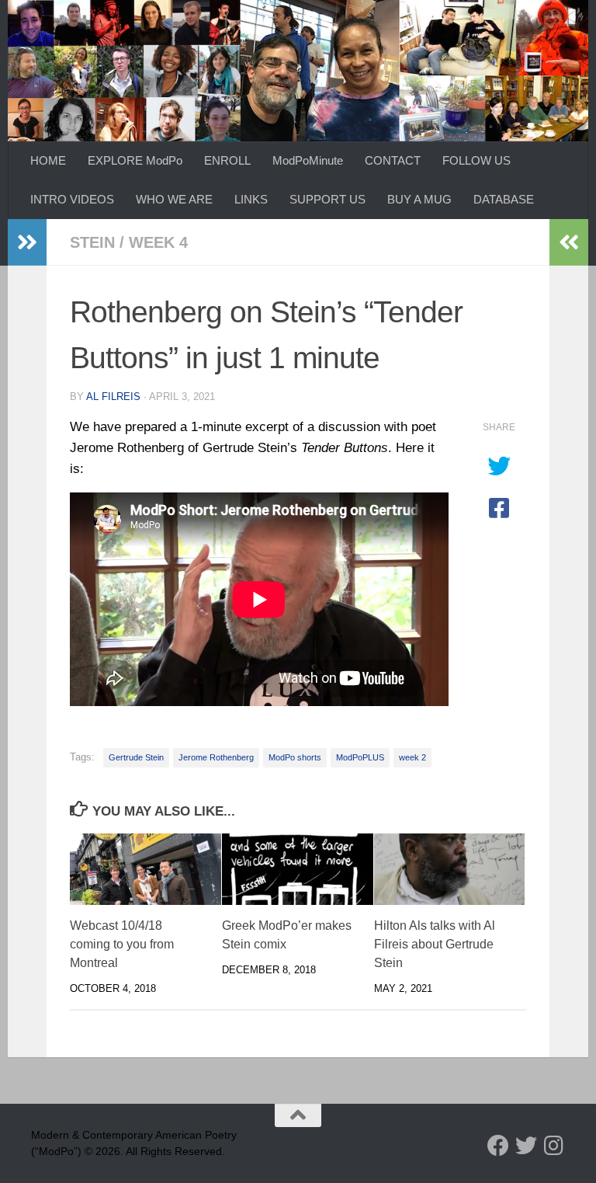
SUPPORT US (327, 199)
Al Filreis (113, 396)
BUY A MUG (419, 199)
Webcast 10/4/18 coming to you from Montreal (122, 944)
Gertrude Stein (136, 757)
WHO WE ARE (174, 199)
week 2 (412, 757)
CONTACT (393, 160)
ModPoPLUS (360, 757)
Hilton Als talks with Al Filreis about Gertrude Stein (434, 944)
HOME (48, 160)
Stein (92, 242)
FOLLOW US (476, 160)
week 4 (158, 242)
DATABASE (503, 199)
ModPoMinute (307, 160)
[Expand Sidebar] (27, 242)
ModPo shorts (295, 757)
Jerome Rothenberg (216, 757)
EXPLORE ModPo (135, 160)
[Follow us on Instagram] (554, 1146)
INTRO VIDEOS (72, 199)
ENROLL (227, 160)
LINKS (251, 199)
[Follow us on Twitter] (526, 1146)
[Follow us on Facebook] (498, 1146)
